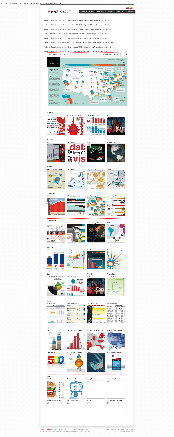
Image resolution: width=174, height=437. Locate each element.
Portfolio (83, 12)
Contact (129, 12)
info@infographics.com (46, 429)
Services (111, 12)
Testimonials (101, 12)
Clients (91, 12)
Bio (123, 12)
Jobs (118, 12)
